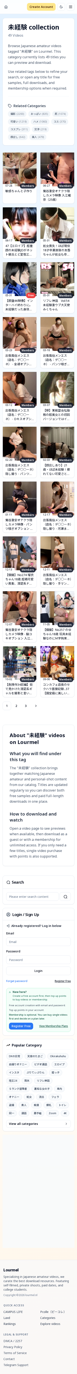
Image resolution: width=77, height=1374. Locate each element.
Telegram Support (15, 1365)
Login (38, 971)
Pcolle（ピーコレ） (53, 1312)
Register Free (63, 981)
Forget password (16, 981)
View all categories (23, 1124)
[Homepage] (6, 6)
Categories (47, 1318)
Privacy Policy (12, 1347)
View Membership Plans (53, 1026)
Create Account (41, 7)
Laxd (6, 1318)
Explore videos (50, 1324)
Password (13, 951)
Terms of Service (15, 1353)
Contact (9, 1359)
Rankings (9, 1324)
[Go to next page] (35, 706)
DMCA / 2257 (12, 1341)
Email (10, 933)
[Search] (65, 896)
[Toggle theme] (61, 7)
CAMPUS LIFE (13, 1312)
